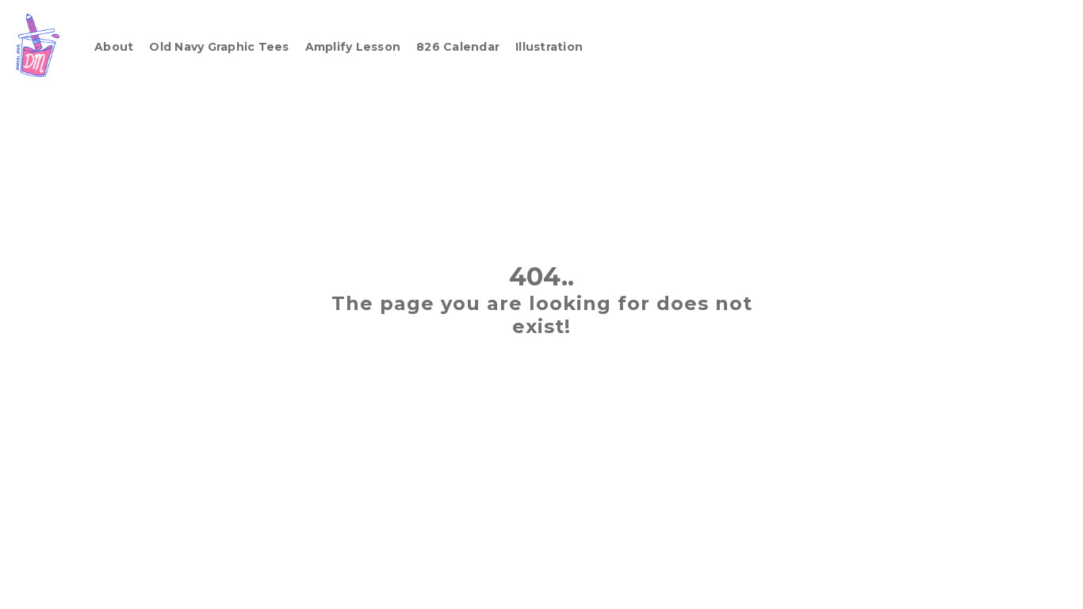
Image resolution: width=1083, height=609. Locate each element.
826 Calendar (457, 47)
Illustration (549, 47)
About (113, 47)
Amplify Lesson (353, 47)
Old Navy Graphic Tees (219, 47)
